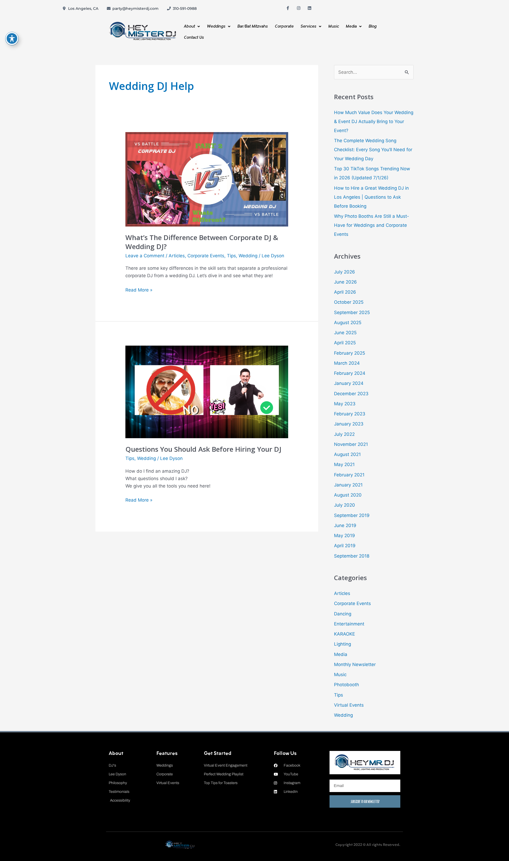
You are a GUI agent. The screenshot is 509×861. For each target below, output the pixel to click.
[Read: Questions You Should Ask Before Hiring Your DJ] (206, 391)
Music (333, 26)
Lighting (342, 644)
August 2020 (348, 495)
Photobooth (346, 684)
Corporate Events (205, 255)
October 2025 (348, 302)
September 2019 (352, 515)
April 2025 (345, 342)
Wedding (248, 255)
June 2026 (345, 282)
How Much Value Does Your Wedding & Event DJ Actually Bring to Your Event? (373, 121)
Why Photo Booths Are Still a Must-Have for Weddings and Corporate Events (371, 225)
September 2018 (351, 556)
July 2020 (344, 505)
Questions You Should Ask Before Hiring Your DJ (203, 449)
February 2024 (349, 373)
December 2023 (351, 393)
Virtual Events (349, 705)
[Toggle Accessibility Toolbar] (12, 38)
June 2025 (345, 332)
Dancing (342, 613)
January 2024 (348, 383)
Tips (231, 255)
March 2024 (347, 363)
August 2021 (347, 454)
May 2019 (344, 535)
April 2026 (345, 292)
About (189, 26)
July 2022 (344, 434)
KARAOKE (344, 634)
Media (351, 26)
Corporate (284, 26)
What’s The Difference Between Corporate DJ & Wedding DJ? (201, 242)
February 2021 (349, 474)
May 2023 (345, 403)
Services (308, 26)
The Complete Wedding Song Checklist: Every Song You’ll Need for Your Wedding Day (373, 149)
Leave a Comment (144, 255)
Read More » (138, 289)
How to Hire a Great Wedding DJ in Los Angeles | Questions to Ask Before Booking (371, 197)
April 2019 (345, 545)
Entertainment (349, 624)
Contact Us (194, 37)
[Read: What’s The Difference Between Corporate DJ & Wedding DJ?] (206, 179)
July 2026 (344, 272)
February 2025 (349, 353)
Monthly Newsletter (355, 664)
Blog (372, 26)
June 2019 (345, 525)
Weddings (216, 26)
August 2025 (347, 322)
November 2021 (351, 444)
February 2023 (349, 413)
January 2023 (348, 424)
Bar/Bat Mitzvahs (252, 26)
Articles (177, 255)
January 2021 (348, 485)
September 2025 (352, 312)
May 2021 (344, 464)
